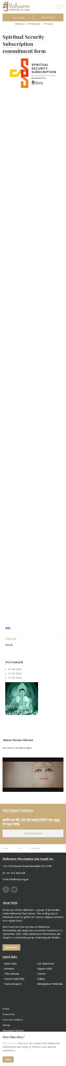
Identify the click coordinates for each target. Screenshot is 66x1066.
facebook (6, 889)
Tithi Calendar (18, 17)
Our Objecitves (45, 963)
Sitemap (6, 1025)
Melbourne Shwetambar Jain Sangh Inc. (16, 6)
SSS (7, 628)
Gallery (41, 978)
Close (8, 1059)
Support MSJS (44, 968)
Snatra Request (12, 984)
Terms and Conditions (13, 1019)
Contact (41, 973)
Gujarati (10, 638)
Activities (9, 968)
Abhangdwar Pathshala (50, 984)
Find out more (10, 1043)
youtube (14, 889)
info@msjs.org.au (18, 879)
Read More (11, 947)
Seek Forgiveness (33, 833)
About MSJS (10, 963)
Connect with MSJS (14, 978)
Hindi (8, 645)
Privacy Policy (9, 1014)
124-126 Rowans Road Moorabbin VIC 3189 (27, 866)
